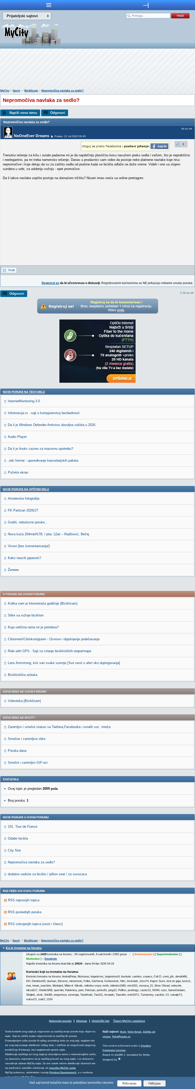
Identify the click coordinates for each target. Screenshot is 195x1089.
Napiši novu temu (23, 113)
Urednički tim (100, 1020)
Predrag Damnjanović (63, 1072)
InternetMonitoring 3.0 (24, 401)
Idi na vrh (188, 292)
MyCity (4, 90)
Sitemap (81, 1020)
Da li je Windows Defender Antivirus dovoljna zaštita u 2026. (52, 425)
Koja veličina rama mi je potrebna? (33, 627)
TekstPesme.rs (121, 1036)
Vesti (123, 1031)
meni (49, 5)
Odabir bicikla (18, 838)
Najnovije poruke (60, 1020)
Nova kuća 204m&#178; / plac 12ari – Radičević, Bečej (48, 534)
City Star (14, 850)
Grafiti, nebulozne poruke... (28, 522)
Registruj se (50, 283)
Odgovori (57, 113)
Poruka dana (17, 751)
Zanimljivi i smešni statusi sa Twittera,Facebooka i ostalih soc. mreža (59, 727)
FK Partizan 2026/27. (23, 510)
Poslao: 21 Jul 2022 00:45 (70, 136)
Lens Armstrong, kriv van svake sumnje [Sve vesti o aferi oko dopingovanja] (64, 663)
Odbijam (154, 1083)
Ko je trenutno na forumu (24, 948)
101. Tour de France (22, 826)
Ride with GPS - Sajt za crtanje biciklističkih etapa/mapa (49, 651)
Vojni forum (134, 1031)
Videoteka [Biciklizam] (24, 701)
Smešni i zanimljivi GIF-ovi (27, 762)
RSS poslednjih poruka (24, 912)
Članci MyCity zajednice (129, 1020)
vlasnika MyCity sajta (62, 1067)
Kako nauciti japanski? (24, 558)
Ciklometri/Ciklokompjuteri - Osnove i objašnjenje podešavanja (54, 639)
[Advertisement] (97, 69)
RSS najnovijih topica (23, 900)
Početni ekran (18, 472)
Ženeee (13, 570)
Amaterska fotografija (23, 498)
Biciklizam (31, 90)
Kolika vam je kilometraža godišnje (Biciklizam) (42, 603)
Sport (16, 90)
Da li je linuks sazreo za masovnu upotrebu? (40, 449)
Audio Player (17, 437)
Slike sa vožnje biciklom (26, 615)
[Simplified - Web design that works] (119, 1058)
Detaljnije (50, 958)
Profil (11, 270)
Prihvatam (129, 1083)
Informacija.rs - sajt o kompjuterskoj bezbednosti (43, 413)
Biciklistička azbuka (22, 675)
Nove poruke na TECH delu (24, 391)
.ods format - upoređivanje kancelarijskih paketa (43, 460)
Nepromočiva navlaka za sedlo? (62, 90)
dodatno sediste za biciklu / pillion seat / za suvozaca (47, 874)
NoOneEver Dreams (31, 136)
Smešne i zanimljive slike (26, 739)
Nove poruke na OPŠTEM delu (26, 489)
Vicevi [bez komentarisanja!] (29, 546)
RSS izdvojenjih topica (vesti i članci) (35, 924)
